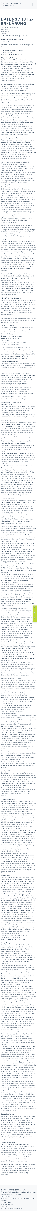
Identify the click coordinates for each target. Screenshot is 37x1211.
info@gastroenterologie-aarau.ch (11, 1198)
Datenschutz (5, 1206)
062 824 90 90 (6, 1196)
